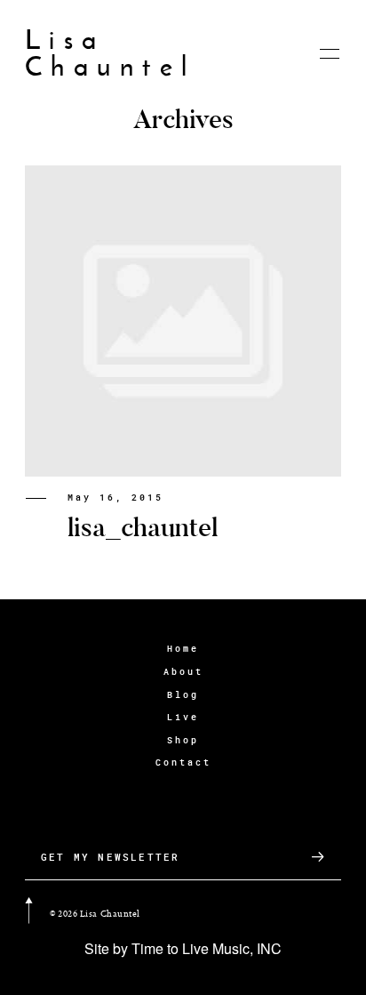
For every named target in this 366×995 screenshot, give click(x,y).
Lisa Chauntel (110, 53)
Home (183, 648)
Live (183, 717)
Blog (183, 695)
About (183, 672)
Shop (183, 740)
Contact (183, 762)
